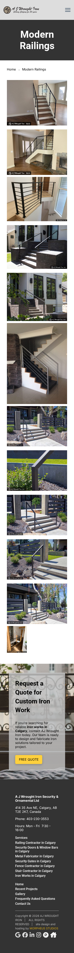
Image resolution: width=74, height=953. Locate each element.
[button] (67, 10)
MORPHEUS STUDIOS (44, 928)
